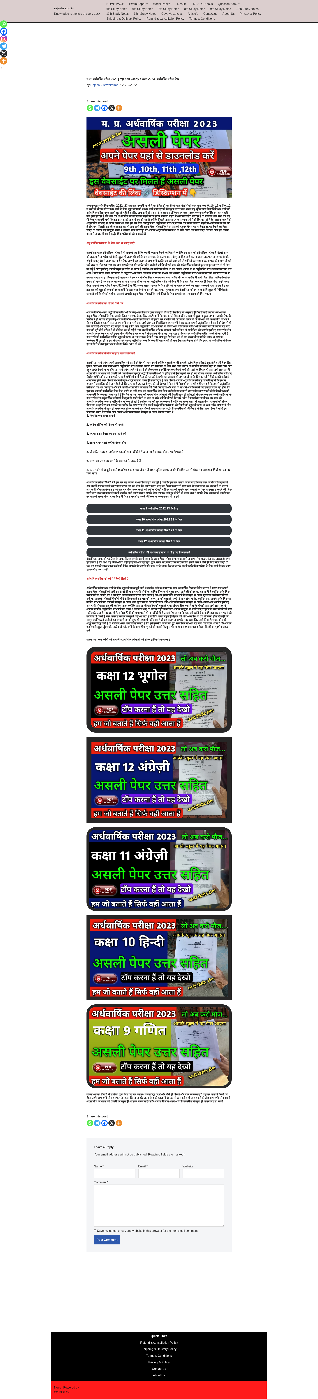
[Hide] (1, 68)
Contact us (210, 13)
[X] (111, 108)
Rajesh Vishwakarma (104, 85)
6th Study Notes (142, 8)
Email (143, 1166)
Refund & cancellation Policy (165, 18)
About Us (228, 13)
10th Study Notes (247, 8)
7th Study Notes (168, 8)
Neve (57, 1387)
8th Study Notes (194, 8)
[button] (147, 4)
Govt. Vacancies (172, 13)
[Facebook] (104, 108)
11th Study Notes (117, 13)
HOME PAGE (115, 4)
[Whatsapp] (90, 108)
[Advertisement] (159, 50)
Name (99, 1166)
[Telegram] (97, 108)
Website (188, 1166)
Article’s (193, 13)
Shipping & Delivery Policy (123, 18)
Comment (101, 1182)
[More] (119, 108)
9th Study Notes (220, 8)
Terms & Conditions (202, 18)
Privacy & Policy (250, 13)
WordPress (61, 1392)
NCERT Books (203, 4)
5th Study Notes (116, 8)
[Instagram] (3, 38)
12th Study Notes (145, 13)
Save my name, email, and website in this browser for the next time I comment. (147, 1230)
